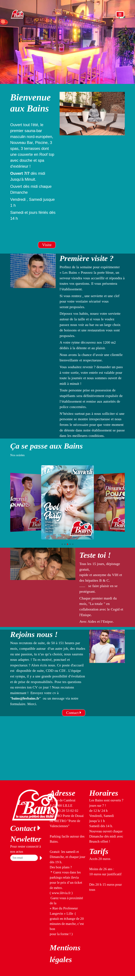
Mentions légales (65, 953)
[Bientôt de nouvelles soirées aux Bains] (67, 502)
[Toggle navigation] (120, 14)
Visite (47, 245)
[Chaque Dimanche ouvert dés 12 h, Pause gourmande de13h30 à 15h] (109, 502)
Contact (73, 713)
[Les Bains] (17, 14)
